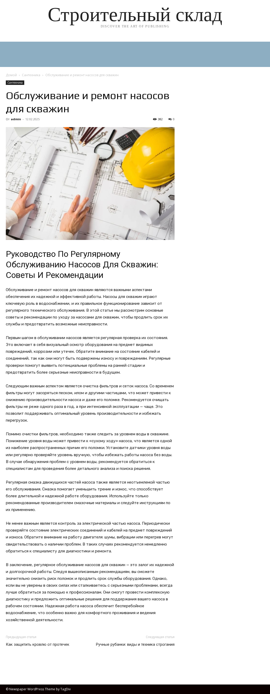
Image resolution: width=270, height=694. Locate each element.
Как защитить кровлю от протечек (37, 644)
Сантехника (31, 75)
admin (16, 119)
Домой (11, 75)
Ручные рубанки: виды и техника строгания (135, 644)
